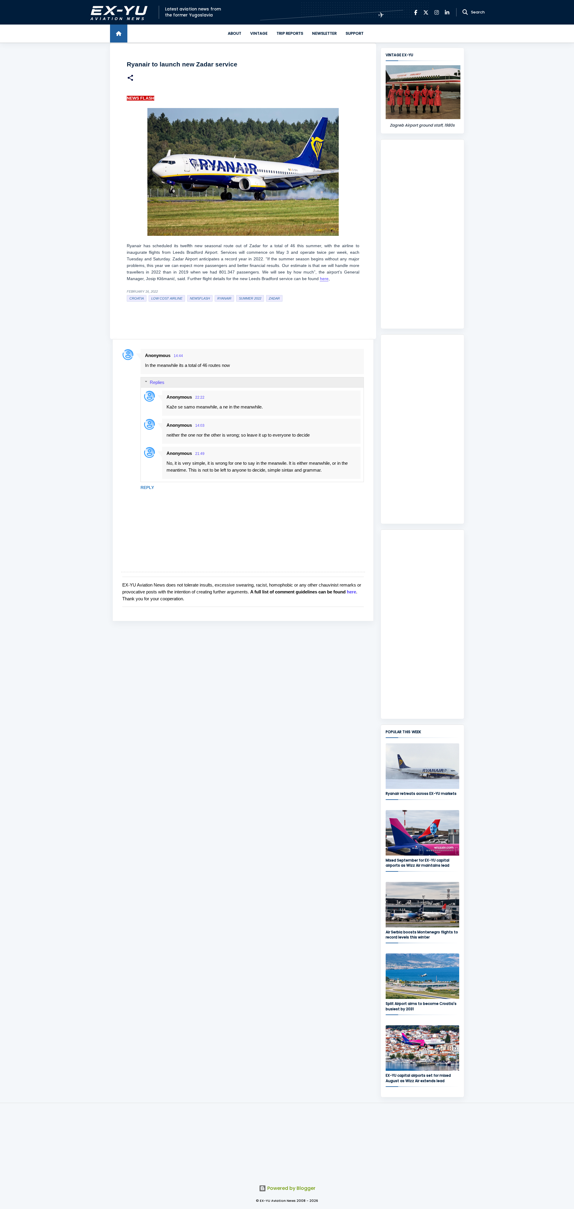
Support (355, 33)
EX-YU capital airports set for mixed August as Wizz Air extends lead (418, 1078)
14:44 (178, 356)
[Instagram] (436, 12)
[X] (425, 12)
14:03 (199, 425)
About (234, 33)
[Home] (118, 33)
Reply (147, 487)
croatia (136, 298)
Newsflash (200, 298)
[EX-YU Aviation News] (118, 12)
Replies (157, 382)
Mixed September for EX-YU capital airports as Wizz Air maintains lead (417, 863)
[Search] (465, 12)
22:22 (199, 397)
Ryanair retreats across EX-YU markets (421, 793)
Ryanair (224, 298)
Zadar (274, 298)
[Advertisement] (422, 234)
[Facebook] (415, 12)
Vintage (259, 33)
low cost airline (166, 298)
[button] (130, 78)
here (324, 278)
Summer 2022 (250, 298)
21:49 (199, 454)
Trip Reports (290, 33)
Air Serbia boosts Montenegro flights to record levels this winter (422, 934)
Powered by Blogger (290, 1188)
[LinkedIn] (447, 12)
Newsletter (324, 33)
